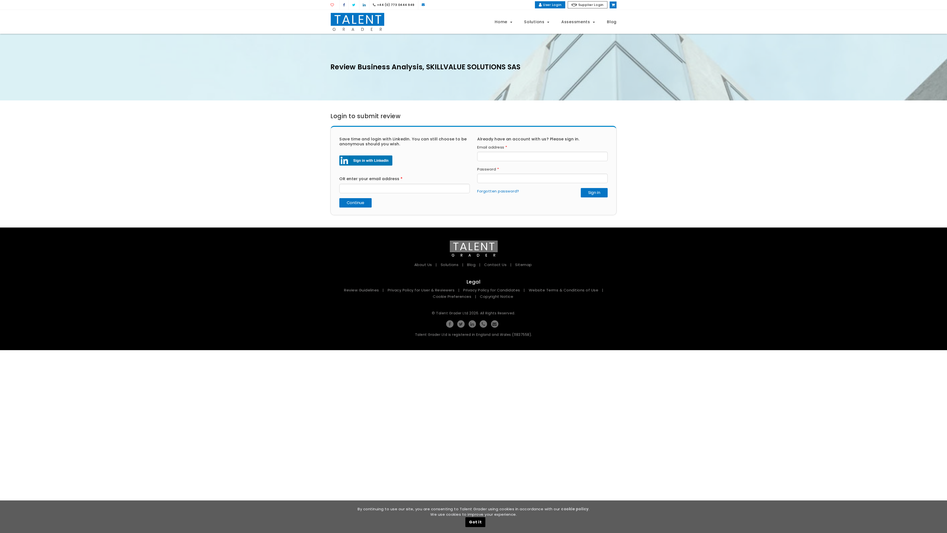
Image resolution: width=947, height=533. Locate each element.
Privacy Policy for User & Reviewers (421, 290)
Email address (492, 147)
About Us (423, 264)
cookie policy (575, 509)
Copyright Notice (496, 296)
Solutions (535, 22)
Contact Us (495, 264)
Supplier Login (591, 4)
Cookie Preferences (452, 296)
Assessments (576, 22)
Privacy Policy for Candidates (491, 290)
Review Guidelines (361, 290)
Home (502, 22)
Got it (475, 522)
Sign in (594, 192)
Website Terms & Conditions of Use (564, 290)
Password (488, 169)
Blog (612, 22)
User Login (552, 4)
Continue (355, 203)
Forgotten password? (498, 191)
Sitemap (523, 264)
